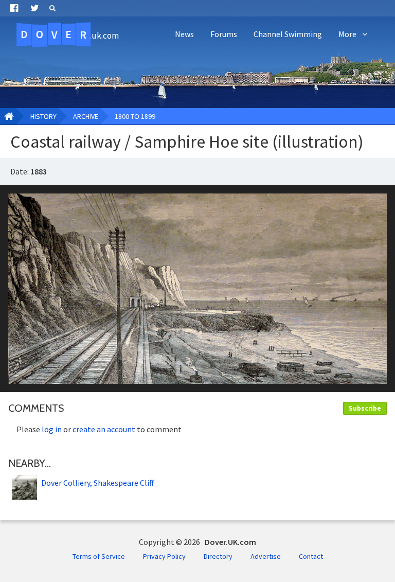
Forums (223, 34)
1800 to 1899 (135, 116)
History (43, 116)
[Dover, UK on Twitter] (34, 8)
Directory (218, 556)
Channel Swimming (288, 34)
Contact (311, 556)
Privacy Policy (164, 556)
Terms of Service (99, 556)
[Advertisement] (197, 77)
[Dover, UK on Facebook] (14, 8)
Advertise (265, 556)
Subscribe (365, 408)
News (184, 34)
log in (52, 429)
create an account (104, 429)
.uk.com (70, 34)
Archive (85, 116)
